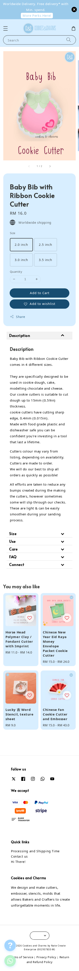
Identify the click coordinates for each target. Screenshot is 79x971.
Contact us (19, 856)
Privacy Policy (46, 957)
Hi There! (18, 862)
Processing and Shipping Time (35, 851)
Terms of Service (21, 957)
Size (12, 233)
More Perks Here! (37, 15)
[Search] (69, 40)
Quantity (16, 272)
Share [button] (20, 317)
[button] (5, 28)
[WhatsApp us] (10, 961)
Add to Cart (39, 293)
